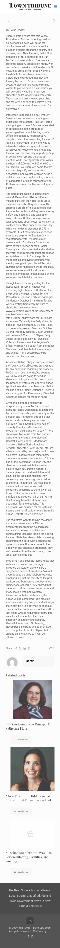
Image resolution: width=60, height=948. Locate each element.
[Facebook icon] (28, 936)
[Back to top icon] (30, 920)
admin (30, 661)
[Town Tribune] (30, 7)
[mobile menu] (55, 6)
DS (49, 931)
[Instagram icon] (31, 936)
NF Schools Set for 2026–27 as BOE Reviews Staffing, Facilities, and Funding (29, 857)
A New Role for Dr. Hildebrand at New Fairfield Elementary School (28, 798)
